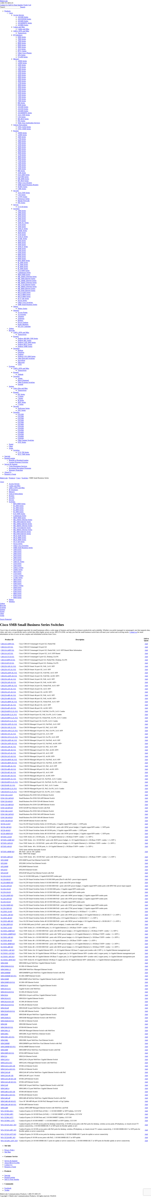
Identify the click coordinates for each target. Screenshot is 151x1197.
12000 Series (22, 63)
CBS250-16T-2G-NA (8, 669)
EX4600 (21, 436)
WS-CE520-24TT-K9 (8, 1134)
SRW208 (4, 1024)
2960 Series (22, 219)
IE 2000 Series (23, 263)
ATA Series (22, 49)
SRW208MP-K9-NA (8, 1047)
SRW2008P (5, 979)
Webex (15, 306)
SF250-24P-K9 (6, 827)
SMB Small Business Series (27, 304)
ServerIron (21, 360)
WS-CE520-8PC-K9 (8, 1137)
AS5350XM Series (24, 19)
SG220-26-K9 (6, 876)
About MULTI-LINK (12, 1163)
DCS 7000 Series (24, 454)
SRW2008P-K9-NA (8, 982)
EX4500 (21, 434)
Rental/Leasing (9, 458)
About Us (7, 472)
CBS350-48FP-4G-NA (9, 760)
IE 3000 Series (23, 265)
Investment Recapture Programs (20, 468)
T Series (20, 404)
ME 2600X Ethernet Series (27, 277)
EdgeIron (21, 352)
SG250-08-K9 (6, 879)
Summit (20, 384)
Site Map (7, 1152)
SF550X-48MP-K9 (7, 852)
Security (16, 191)
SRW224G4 (5, 1059)
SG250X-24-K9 (6, 912)
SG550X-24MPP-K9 (8, 934)
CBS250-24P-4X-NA (8, 682)
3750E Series (22, 239)
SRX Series (22, 402)
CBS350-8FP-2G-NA (8, 779)
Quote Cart (27, 5)
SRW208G (4, 1034)
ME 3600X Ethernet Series (27, 283)
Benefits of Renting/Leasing (18, 460)
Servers (15, 205)
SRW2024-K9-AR (7, 1002)
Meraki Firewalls (24, 201)
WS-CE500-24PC (7, 1114)
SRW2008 (4, 963)
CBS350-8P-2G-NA (8, 785)
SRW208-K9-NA (7, 1027)
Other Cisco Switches (25, 302)
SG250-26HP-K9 (7, 895)
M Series (21, 400)
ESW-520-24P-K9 (7, 798)
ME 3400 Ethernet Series (26, 279)
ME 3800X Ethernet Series (27, 286)
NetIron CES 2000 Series (26, 356)
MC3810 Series (23, 119)
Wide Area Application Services (29, 123)
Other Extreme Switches (26, 382)
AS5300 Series (23, 17)
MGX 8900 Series (24, 296)
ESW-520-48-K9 (7, 801)
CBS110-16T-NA (7, 647)
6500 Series (22, 93)
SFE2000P (4, 866)
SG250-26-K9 (6, 892)
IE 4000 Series (23, 267)
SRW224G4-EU (6, 1063)
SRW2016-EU (6, 989)
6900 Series (22, 37)
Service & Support (10, 464)
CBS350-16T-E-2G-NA (9, 737)
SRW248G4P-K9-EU (8, 1101)
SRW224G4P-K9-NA (8, 1082)
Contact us (133, 632)
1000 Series (22, 211)
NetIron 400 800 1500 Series (28, 338)
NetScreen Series (24, 408)
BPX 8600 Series (24, 261)
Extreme (12, 366)
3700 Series (22, 83)
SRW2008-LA (6, 969)
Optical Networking (20, 125)
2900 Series (22, 79)
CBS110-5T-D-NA (7, 657)
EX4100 (21, 426)
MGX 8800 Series (24, 294)
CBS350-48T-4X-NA (8, 776)
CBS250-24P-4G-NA (8, 679)
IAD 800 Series (23, 177)
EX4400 (21, 432)
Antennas (21, 318)
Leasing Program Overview (18, 462)
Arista (11, 448)
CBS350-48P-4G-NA (8, 766)
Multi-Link (4, 478)
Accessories (22, 314)
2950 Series (22, 217)
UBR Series (22, 189)
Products (7, 11)
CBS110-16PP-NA (7, 644)
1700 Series (22, 67)
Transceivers (22, 33)
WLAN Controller (24, 326)
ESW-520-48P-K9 (7, 805)
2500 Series (22, 73)
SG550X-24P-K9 (7, 937)
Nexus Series (22, 300)
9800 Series (22, 47)
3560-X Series (23, 229)
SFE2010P (4, 873)
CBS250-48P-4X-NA (8, 698)
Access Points (22, 312)
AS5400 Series (23, 21)
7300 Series (22, 97)
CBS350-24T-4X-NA (8, 756)
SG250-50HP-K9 (7, 905)
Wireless (16, 310)
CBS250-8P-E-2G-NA (9, 715)
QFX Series (22, 442)
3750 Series (22, 235)
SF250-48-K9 (5, 830)
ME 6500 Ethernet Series (26, 290)
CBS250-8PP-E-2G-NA (9, 718)
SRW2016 (4, 985)
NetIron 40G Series (24, 340)
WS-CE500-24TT (7, 1117)
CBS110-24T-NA (7, 653)
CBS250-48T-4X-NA (8, 708)
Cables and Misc (19, 27)
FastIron (20, 354)
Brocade (12, 330)
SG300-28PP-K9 (7, 924)
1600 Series (22, 65)
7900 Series (22, 41)
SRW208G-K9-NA (7, 1037)
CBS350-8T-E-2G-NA (9, 792)
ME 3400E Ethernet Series (27, 281)
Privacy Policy (9, 1150)
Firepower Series (24, 199)
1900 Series (22, 71)
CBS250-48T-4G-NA (8, 705)
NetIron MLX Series (25, 344)
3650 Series (22, 233)
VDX (20, 364)
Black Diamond (23, 380)
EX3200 (21, 420)
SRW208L (4, 1040)
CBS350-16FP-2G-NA (9, 724)
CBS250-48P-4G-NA (8, 695)
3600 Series (22, 81)
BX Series (21, 394)
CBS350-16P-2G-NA (8, 727)
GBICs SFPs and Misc (21, 31)
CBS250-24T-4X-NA (8, 692)
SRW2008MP (6, 973)
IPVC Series (22, 51)
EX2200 (21, 414)
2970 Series (22, 221)
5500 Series (22, 91)
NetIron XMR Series (25, 346)
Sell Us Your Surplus (15, 5)
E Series (20, 396)
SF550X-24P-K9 (7, 843)
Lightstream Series (24, 273)
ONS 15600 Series (24, 129)
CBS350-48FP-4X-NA (9, 763)
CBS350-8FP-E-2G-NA (9, 782)
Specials (7, 456)
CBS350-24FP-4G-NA (9, 740)
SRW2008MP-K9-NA (8, 976)
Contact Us (4, 5)
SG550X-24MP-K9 (8, 931)
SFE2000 (4, 863)
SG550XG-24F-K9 (7, 950)
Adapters (21, 316)
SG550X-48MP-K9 (8, 944)
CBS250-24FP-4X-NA (9, 676)
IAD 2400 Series (24, 175)
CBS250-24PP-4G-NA (9, 686)
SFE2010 (4, 870)
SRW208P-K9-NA (7, 1053)
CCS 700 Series (23, 452)
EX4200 (21, 428)
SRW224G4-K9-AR (8, 1066)
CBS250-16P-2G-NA (8, 666)
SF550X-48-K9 (6, 846)
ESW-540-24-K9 (7, 811)
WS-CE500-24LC (7, 1111)
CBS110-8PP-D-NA (8, 660)
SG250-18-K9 (6, 889)
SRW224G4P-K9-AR (8, 1079)
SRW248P (4, 1108)
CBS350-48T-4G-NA (8, 772)
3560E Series (22, 231)
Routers (16, 131)
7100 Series (22, 161)
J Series (20, 398)
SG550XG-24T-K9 (7, 953)
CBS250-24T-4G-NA (8, 689)
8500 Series (22, 105)
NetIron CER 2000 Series (27, 342)
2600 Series (22, 75)
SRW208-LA (5, 1031)
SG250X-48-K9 (6, 918)
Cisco (11, 13)
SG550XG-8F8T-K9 (8, 960)
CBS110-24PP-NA (7, 650)
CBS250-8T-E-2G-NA (9, 721)
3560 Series (22, 227)
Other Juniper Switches (26, 440)
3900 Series (22, 87)
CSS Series (22, 117)
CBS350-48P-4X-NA (8, 769)
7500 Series (22, 99)
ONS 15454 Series (24, 127)
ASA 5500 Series (24, 115)
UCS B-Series (23, 207)
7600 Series (22, 101)
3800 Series (22, 85)
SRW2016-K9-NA (7, 992)
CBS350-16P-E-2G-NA (9, 731)
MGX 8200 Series (24, 292)
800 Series (21, 103)
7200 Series (22, 95)
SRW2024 (4, 995)
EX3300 (21, 422)
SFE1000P (4, 860)
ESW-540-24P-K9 (7, 814)
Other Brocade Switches (26, 358)
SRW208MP (5, 1043)
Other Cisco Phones (25, 53)
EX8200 (21, 438)
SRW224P (4, 1085)
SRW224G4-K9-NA (8, 1069)
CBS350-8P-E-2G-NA (9, 788)
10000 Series (22, 61)
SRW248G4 (5, 1088)
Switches (16, 209)
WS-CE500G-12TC (8, 1121)
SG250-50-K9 (6, 902)
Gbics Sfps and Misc (20, 388)
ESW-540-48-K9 (7, 817)
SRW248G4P (5, 1098)
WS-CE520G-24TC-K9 (9, 1141)
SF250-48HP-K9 (7, 834)
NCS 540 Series (23, 298)
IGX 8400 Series (24, 271)
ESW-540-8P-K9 (7, 821)
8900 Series (22, 45)
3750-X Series (23, 237)
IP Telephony (18, 35)
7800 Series (22, 39)
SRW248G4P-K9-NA (8, 1104)
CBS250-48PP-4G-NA (9, 702)
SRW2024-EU (6, 998)
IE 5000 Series (23, 269)
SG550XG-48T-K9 (7, 957)
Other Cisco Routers (25, 183)
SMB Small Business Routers (28, 185)
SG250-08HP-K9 (7, 883)
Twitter (6, 1190)
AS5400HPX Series (25, 23)
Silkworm (21, 362)
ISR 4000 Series (23, 179)
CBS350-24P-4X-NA (8, 750)
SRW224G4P (5, 1072)
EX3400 (21, 424)
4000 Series (22, 243)
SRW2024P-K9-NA (8, 1011)
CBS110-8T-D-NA (7, 663)
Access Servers (18, 15)
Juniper (11, 386)
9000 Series (22, 259)
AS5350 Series (23, 109)
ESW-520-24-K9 (7, 795)
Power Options (23, 322)
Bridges (20, 320)
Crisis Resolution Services (18, 466)
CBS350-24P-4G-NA (8, 747)
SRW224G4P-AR (7, 1076)
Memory (16, 59)
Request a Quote (10, 474)
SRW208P (4, 1050)
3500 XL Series (23, 223)
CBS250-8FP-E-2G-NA (9, 711)
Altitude (20, 374)
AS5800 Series (23, 25)
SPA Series (21, 55)
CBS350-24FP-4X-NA (9, 743)
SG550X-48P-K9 (7, 947)
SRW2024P (5, 1008)
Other (11, 446)
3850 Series (22, 241)
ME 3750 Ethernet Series (26, 284)
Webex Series (22, 308)
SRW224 (4, 1056)
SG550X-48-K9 (6, 940)
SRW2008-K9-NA (7, 966)
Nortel (11, 444)
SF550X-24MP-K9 (7, 840)
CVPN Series (22, 197)
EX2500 (21, 418)
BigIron (20, 350)
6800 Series (22, 255)
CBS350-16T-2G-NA (8, 734)
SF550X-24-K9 (6, 837)
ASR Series (22, 173)
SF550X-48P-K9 (7, 857)
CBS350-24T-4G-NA (8, 753)
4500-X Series (23, 247)
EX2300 (21, 416)
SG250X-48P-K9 (7, 921)
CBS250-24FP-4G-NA (9, 673)
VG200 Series (23, 57)
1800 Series (22, 69)
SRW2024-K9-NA (7, 1005)
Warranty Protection (16, 470)
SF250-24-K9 (5, 824)
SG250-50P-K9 (6, 908)
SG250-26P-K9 (6, 899)
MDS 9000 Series (24, 275)
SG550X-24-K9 (6, 928)
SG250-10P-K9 (6, 886)
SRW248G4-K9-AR (8, 1092)
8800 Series (22, 43)
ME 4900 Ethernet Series (26, 288)
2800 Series (22, 77)
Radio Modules (23, 324)
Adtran (11, 328)
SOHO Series (22, 187)
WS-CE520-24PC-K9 (8, 1130)
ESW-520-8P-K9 (7, 808)
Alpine (20, 378)
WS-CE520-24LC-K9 (8, 1125)
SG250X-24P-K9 (7, 915)
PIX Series (21, 121)
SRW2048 (4, 1014)
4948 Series (22, 249)
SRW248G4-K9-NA (8, 1095)
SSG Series (22, 410)
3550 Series (22, 225)
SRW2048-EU (6, 1018)
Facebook (7, 1188)
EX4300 (21, 430)
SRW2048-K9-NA (7, 1021)
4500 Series (22, 89)
